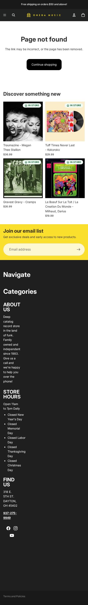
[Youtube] (11, 535)
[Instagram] (15, 528)
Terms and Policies (14, 596)
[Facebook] (8, 528)
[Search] (13, 15)
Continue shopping (44, 64)
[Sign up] (78, 249)
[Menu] (4, 15)
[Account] (74, 15)
